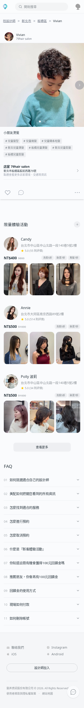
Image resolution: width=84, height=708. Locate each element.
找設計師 (9, 21)
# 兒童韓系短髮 (51, 141)
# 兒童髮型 (12, 141)
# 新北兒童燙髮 (14, 148)
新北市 (26, 21)
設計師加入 (42, 668)
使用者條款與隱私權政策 (21, 693)
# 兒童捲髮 (30, 141)
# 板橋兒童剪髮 (14, 154)
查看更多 (42, 447)
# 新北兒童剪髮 (61, 148)
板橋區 (42, 21)
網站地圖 (47, 693)
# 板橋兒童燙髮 (38, 148)
